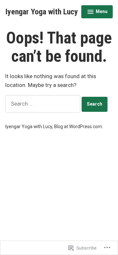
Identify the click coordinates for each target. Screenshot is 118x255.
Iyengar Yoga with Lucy (41, 11)
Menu (97, 12)
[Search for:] (43, 104)
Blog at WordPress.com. (78, 126)
